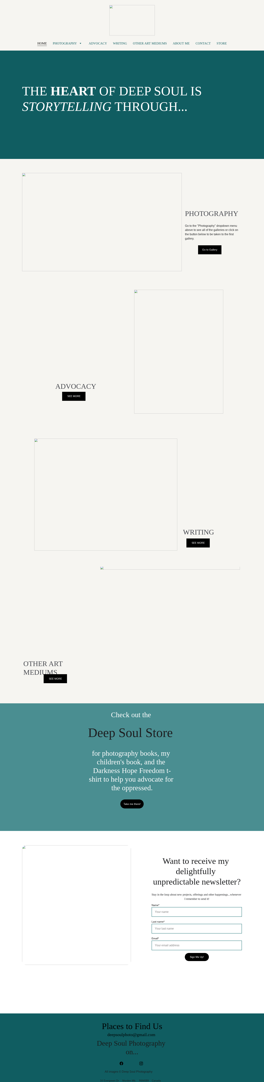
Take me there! (132, 804)
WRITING (120, 43)
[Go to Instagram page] (141, 1063)
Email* (155, 938)
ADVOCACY (98, 43)
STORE (222, 43)
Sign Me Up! (197, 956)
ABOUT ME (181, 43)
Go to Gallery (209, 249)
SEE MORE (73, 396)
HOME (42, 43)
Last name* (158, 921)
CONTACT (203, 43)
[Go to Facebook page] (123, 1063)
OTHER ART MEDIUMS (150, 43)
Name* (155, 905)
